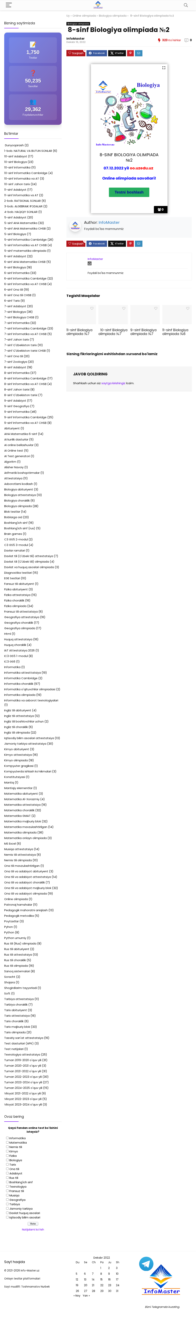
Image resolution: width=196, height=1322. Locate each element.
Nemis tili (15, 1147)
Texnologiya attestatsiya (22, 1054)
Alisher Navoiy (14, 467)
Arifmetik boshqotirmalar (22, 473)
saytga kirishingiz (113, 383)
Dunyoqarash (14, 145)
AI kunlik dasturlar (16, 439)
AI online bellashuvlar (18, 445)
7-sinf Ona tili (13, 356)
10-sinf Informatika (17, 167)
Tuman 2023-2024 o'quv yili (23, 1082)
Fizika (13, 1156)
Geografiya (17, 1200)
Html (7, 634)
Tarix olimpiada (15, 1032)
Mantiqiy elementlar (18, 788)
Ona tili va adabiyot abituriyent (26, 871)
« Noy (77, 1295)
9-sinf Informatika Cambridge (25, 417)
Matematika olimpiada (20, 832)
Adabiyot (15, 1173)
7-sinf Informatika (16, 323)
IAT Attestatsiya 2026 (19, 650)
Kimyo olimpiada (16, 760)
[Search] (185, 5)
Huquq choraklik (15, 645)
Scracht (9, 977)
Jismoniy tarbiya (21, 1209)
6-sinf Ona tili (13, 290)
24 (117, 1285)
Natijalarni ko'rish (33, 1229)
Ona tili (14, 1169)
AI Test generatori (17, 456)
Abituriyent (12, 428)
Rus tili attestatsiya (18, 955)
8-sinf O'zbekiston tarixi (20, 395)
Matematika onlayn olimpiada (25, 838)
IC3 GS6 (9, 661)
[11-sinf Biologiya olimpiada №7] (81, 307)
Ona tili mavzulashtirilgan (22, 866)
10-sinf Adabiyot (15, 156)
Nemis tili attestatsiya (20, 855)
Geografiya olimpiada (19, 628)
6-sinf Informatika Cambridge (25, 278)
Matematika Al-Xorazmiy (21, 799)
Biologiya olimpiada (113, 16)
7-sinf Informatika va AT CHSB (25, 334)
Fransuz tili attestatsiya (21, 612)
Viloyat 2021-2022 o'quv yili (22, 1093)
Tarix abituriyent (15, 1010)
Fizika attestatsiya (17, 595)
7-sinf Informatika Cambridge (25, 328)
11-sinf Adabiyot (15, 190)
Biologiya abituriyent (18, 489)
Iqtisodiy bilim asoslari (24, 1217)
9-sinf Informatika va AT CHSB (25, 423)
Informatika (12, 667)
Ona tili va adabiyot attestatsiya (27, 877)
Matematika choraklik (19, 810)
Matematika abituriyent (21, 794)
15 (101, 1279)
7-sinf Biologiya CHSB (19, 317)
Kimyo (13, 1151)
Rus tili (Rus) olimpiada (20, 943)
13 (85, 1279)
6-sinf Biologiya (15, 267)
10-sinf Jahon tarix (17, 184)
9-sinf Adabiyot (15, 401)
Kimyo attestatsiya (18, 755)
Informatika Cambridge (21, 678)
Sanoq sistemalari (17, 971)
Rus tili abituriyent (16, 949)
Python (9, 932)
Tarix (12, 1165)
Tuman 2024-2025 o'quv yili (23, 1088)
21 (93, 1285)
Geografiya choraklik (18, 623)
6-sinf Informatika (16, 273)
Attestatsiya (13, 478)
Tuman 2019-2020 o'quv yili (22, 1060)
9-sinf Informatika (16, 412)
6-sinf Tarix (12, 301)
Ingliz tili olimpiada (17, 732)
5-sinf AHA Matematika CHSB (25, 228)
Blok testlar (12, 512)
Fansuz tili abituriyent (19, 584)
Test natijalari (14, 1049)
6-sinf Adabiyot (15, 256)
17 (117, 1279)
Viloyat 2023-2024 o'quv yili (23, 1104)
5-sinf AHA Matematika (20, 223)
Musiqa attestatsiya (18, 849)
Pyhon (8, 927)
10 (117, 1274)
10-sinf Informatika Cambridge (25, 173)
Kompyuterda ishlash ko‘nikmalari (27, 771)
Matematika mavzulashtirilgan (25, 827)
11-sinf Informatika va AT (21, 195)
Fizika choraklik (14, 600)
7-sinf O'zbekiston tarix (20, 345)
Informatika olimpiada (19, 695)
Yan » (86, 1295)
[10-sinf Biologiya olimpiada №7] (113, 307)
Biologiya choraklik (17, 500)
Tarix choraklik (14, 1021)
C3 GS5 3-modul (16, 545)
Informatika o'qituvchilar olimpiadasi (29, 689)
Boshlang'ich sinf (16, 523)
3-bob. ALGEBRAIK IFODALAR (23, 206)
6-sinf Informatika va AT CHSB (25, 284)
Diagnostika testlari (18, 573)
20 (85, 1285)
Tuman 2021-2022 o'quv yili (22, 1071)
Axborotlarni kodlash (18, 484)
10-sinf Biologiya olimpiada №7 (112, 332)
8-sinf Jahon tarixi (16, 389)
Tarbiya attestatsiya (19, 999)
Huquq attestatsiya (18, 639)
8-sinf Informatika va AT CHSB (25, 384)
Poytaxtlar (11, 921)
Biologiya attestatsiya (20, 495)
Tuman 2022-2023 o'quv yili (23, 1077)
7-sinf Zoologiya (15, 362)
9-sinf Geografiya (16, 406)
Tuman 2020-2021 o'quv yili (22, 1066)
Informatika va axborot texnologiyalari (31, 700)
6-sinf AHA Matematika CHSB (25, 262)
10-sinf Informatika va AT (21, 178)
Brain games (13, 534)
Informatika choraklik (18, 684)
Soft (7, 993)
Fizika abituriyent (16, 589)
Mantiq (9, 782)
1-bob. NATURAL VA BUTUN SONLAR (28, 151)
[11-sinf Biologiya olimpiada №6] (177, 307)
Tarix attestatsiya (17, 1016)
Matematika (18, 1143)
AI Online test (13, 451)
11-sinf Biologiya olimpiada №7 (79, 332)
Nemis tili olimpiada (18, 860)
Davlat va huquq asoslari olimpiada (29, 567)
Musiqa (14, 1195)
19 (77, 1285)
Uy (68, 16)
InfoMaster (75, 38)
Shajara (9, 982)
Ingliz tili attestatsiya (19, 716)
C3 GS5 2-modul (16, 539)
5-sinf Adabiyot (15, 217)
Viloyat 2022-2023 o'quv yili (23, 1099)
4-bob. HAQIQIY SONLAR (21, 212)
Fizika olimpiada (15, 606)
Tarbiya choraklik (16, 1005)
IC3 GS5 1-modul (16, 656)
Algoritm (10, 462)
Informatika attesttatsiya (22, 673)
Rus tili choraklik (15, 960)
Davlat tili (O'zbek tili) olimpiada (26, 562)
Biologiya (15, 1160)
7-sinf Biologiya (15, 312)
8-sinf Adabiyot (15, 367)
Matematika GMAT (17, 816)
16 (109, 1279)
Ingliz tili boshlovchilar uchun (24, 721)
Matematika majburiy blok (22, 821)
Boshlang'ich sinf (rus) (19, 528)
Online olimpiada (84, 16)
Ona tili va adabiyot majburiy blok (27, 888)
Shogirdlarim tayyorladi (20, 988)
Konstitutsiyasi (14, 777)
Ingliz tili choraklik (16, 727)
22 (101, 1285)
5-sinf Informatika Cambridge (25, 240)
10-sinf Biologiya (15, 162)
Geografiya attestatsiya (21, 617)
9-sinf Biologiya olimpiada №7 (143, 332)
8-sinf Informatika (16, 373)
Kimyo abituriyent (16, 749)
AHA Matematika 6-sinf (20, 434)
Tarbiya (14, 1204)
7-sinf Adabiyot (15, 306)
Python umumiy (15, 938)
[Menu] (8, 5)
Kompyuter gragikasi (18, 766)
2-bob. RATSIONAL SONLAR (22, 201)
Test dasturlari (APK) (19, 1043)
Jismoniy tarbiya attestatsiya (25, 744)
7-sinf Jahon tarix (16, 339)
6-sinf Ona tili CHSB (17, 295)
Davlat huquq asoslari (24, 1213)
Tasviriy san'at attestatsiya (23, 1038)
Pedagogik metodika (19, 916)
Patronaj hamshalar (18, 905)
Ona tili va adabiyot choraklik (24, 882)
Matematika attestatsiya (22, 805)
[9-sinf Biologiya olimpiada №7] (145, 307)
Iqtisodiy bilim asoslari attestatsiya (29, 738)
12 (77, 1279)
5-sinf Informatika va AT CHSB (25, 245)
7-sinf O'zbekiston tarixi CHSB (25, 351)
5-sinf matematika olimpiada (25, 251)
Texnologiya (17, 1187)
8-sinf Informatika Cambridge (25, 378)
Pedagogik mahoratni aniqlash (26, 910)
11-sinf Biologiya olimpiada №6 (175, 332)
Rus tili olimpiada (16, 966)
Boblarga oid (13, 517)
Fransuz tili (16, 1191)
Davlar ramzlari (14, 550)
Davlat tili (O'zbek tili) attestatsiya (28, 556)
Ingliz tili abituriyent (17, 710)
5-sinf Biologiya (15, 234)
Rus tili (13, 1178)
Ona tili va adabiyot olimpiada (25, 893)
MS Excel (10, 844)
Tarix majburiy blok (17, 1027)
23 (109, 1285)
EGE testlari (12, 578)
